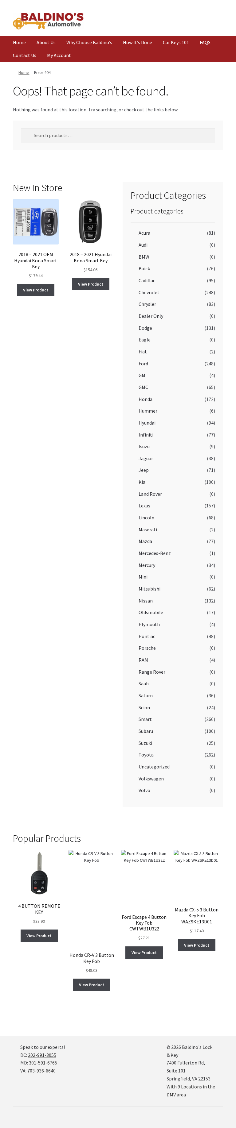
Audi (143, 245)
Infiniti (146, 435)
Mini (143, 577)
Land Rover (150, 494)
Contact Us (24, 55)
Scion (144, 707)
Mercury (147, 565)
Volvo (144, 790)
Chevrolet (149, 292)
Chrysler (147, 304)
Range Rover (152, 672)
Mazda (145, 541)
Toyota (146, 755)
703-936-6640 (41, 1071)
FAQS (205, 42)
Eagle (145, 340)
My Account (59, 55)
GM (142, 375)
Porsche (147, 648)
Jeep (144, 470)
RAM (143, 660)
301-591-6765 (43, 1063)
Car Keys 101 (176, 42)
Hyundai (147, 423)
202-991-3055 (42, 1055)
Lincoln (146, 517)
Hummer (148, 411)
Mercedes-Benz (155, 553)
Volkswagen (151, 779)
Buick (144, 268)
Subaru (146, 731)
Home (19, 42)
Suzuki (145, 743)
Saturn (146, 695)
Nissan (146, 601)
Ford (143, 363)
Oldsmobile (151, 612)
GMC (143, 387)
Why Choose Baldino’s (89, 42)
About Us (46, 42)
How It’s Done (137, 42)
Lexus (144, 505)
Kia (142, 482)
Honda (145, 399)
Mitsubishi (149, 589)
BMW (144, 257)
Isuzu (144, 446)
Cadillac (147, 280)
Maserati (148, 529)
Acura (144, 233)
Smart (145, 719)
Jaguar (146, 458)
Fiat (143, 351)
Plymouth (149, 624)
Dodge (145, 328)
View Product (35, 290)
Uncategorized (154, 767)
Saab (144, 683)
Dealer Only (151, 316)
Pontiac (147, 636)
